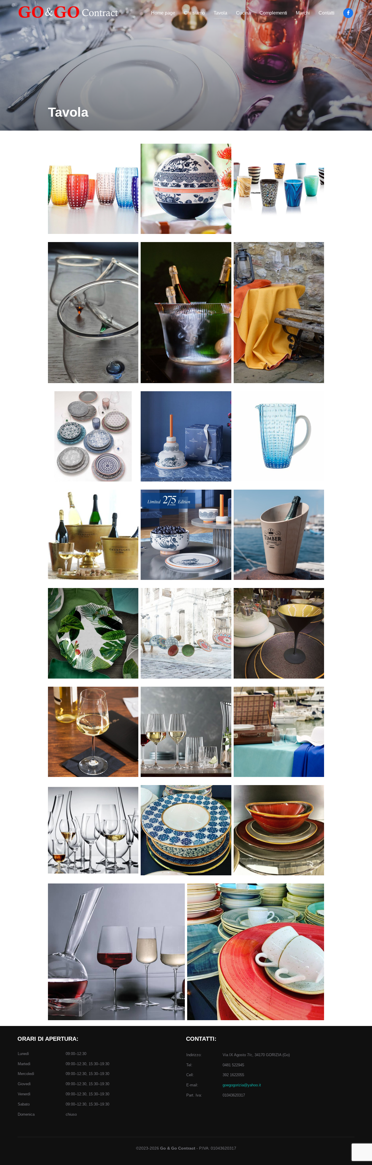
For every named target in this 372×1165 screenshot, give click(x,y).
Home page (163, 12)
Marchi (303, 12)
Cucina (243, 12)
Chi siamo (194, 12)
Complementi (273, 12)
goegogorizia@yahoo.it (242, 1085)
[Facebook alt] (348, 13)
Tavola (220, 12)
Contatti (327, 12)
